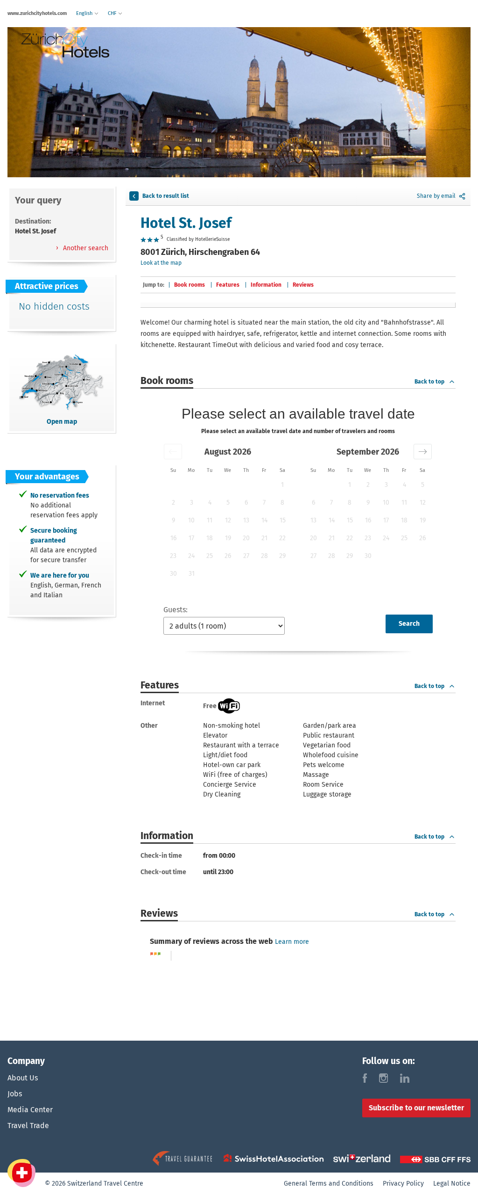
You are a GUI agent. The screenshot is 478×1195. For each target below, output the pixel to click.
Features (227, 285)
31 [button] (192, 574)
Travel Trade (28, 1125)
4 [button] (209, 503)
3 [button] (191, 503)
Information (266, 285)
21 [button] (264, 538)
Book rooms (189, 285)
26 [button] (228, 556)
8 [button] (282, 503)
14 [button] (264, 520)
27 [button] (246, 556)
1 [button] (282, 485)
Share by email (436, 196)
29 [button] (282, 556)
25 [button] (209, 556)
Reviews (303, 285)
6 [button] (246, 503)
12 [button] (228, 520)
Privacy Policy (403, 1184)
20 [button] (246, 538)
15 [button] (283, 520)
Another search (84, 248)
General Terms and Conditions (328, 1184)
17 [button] (191, 538)
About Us (22, 1077)
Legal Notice (452, 1184)
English (85, 13)
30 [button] (173, 574)
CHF (113, 13)
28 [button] (264, 556)
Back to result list (165, 196)
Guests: (175, 609)
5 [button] (228, 503)
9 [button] (173, 520)
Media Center (30, 1109)
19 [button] (228, 538)
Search (409, 624)
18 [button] (209, 538)
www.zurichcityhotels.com (37, 13)
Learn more (292, 942)
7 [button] (264, 503)
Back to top (429, 381)
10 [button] (191, 520)
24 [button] (191, 556)
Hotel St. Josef (186, 223)
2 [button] (173, 503)
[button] (173, 451)
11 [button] (209, 520)
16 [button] (173, 538)
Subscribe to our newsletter (416, 1107)
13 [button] (246, 520)
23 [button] (173, 556)
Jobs (14, 1093)
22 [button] (282, 538)
